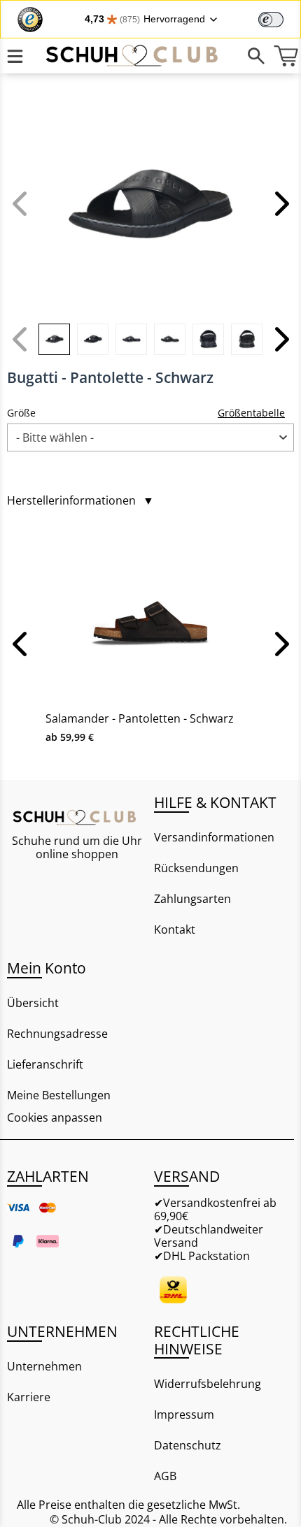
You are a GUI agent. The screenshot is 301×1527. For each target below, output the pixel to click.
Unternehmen (44, 1366)
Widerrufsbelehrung (207, 1383)
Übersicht (33, 1003)
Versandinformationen (214, 837)
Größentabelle (251, 412)
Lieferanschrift (45, 1064)
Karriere (28, 1397)
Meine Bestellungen (59, 1095)
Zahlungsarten (192, 898)
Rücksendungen (196, 868)
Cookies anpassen (54, 1117)
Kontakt (174, 929)
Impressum (184, 1414)
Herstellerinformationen (80, 500)
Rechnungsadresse (57, 1033)
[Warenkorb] (286, 55)
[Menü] (15, 55)
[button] (280, 203)
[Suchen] (256, 55)
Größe (21, 412)
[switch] (271, 19)
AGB (165, 1476)
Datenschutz (187, 1445)
